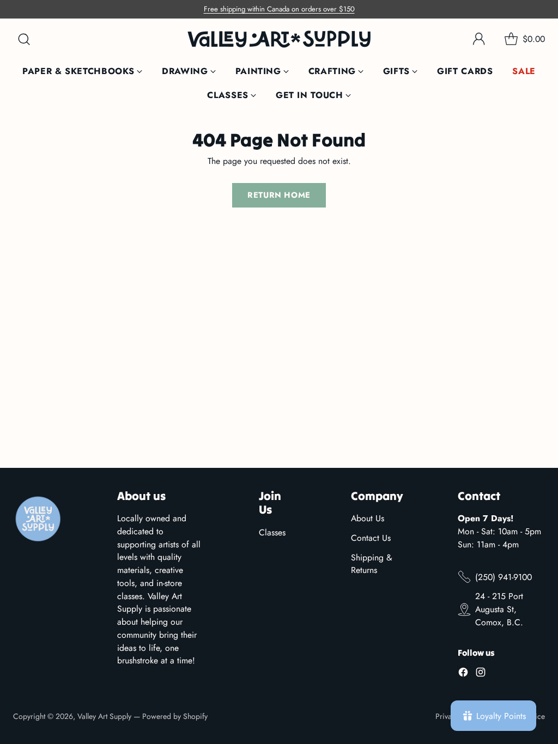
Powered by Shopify (175, 716)
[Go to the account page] (479, 39)
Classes (272, 532)
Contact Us (371, 538)
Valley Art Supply (104, 716)
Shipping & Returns (371, 564)
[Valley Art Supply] (279, 39)
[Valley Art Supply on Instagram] (480, 674)
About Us (367, 518)
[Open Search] (24, 39)
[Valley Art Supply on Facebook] (463, 674)
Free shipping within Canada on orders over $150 (279, 9)
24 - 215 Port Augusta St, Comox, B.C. (499, 609)
